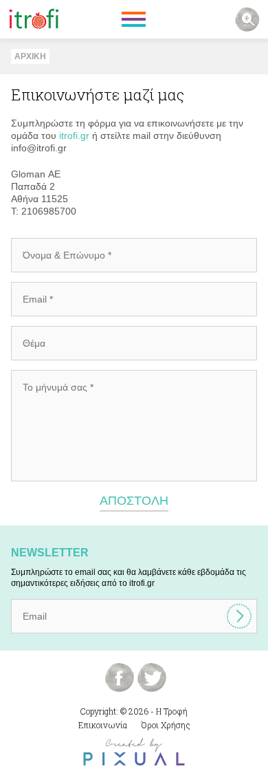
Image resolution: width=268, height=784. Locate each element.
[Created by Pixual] (134, 752)
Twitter (151, 677)
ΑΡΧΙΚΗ (30, 56)
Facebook (119, 677)
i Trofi (34, 19)
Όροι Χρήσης (166, 724)
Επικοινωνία (102, 724)
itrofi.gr (74, 135)
